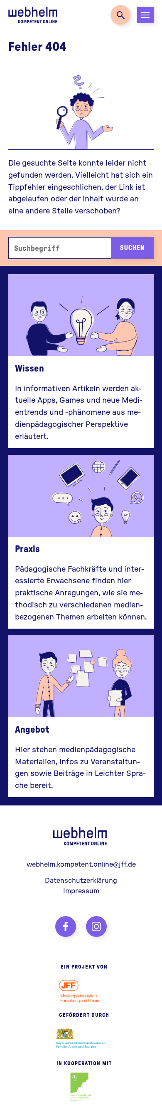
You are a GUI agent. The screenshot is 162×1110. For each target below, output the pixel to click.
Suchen (132, 247)
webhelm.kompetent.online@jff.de (81, 864)
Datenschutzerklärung (81, 880)
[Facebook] (65, 926)
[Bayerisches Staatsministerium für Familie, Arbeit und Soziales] (81, 1038)
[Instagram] (96, 926)
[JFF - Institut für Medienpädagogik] (81, 990)
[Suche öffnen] (120, 15)
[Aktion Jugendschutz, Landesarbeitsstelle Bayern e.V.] (81, 1087)
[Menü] (145, 15)
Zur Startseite (33, 15)
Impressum (81, 890)
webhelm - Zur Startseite (81, 836)
